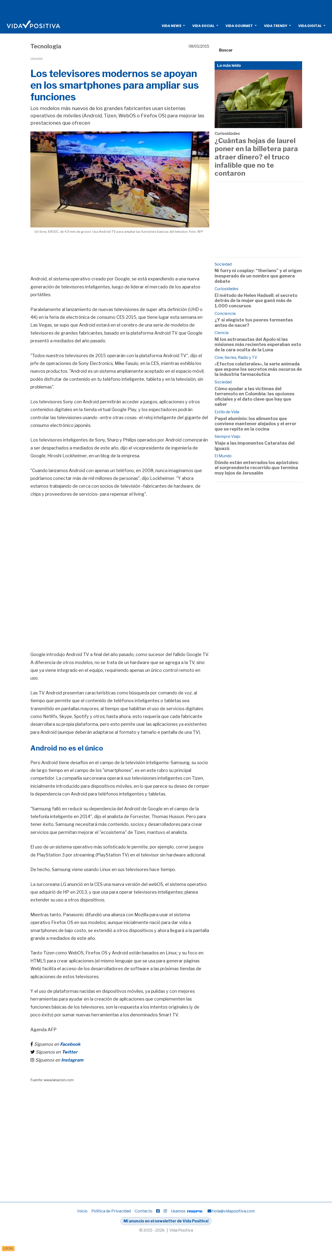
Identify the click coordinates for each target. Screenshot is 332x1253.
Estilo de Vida (227, 412)
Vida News (171, 25)
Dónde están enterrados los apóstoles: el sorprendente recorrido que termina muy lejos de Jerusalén (257, 467)
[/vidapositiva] (158, 1211)
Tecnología (45, 46)
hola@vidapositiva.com (233, 1211)
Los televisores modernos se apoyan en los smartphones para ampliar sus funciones (114, 85)
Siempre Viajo (227, 436)
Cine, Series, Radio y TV (236, 357)
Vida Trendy (275, 25)
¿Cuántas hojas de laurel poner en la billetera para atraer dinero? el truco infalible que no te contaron (256, 157)
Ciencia (221, 332)
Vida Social (203, 25)
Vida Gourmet (239, 25)
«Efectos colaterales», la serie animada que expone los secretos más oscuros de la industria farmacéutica (258, 369)
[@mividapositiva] (165, 1211)
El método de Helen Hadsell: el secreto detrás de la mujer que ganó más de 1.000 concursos (256, 300)
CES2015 (36, 58)
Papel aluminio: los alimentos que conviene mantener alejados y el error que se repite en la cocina (255, 424)
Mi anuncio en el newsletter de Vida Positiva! (166, 1221)
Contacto (143, 1211)
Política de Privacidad (111, 1211)
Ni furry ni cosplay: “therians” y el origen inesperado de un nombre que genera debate (258, 276)
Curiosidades (227, 133)
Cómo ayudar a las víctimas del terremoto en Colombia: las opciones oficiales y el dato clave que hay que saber (254, 396)
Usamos (178, 1211)
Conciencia (225, 313)
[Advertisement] (166, 8)
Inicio (82, 1211)
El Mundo (223, 456)
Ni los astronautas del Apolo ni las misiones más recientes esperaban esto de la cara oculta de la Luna (258, 344)
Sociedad (223, 264)
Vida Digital (310, 25)
